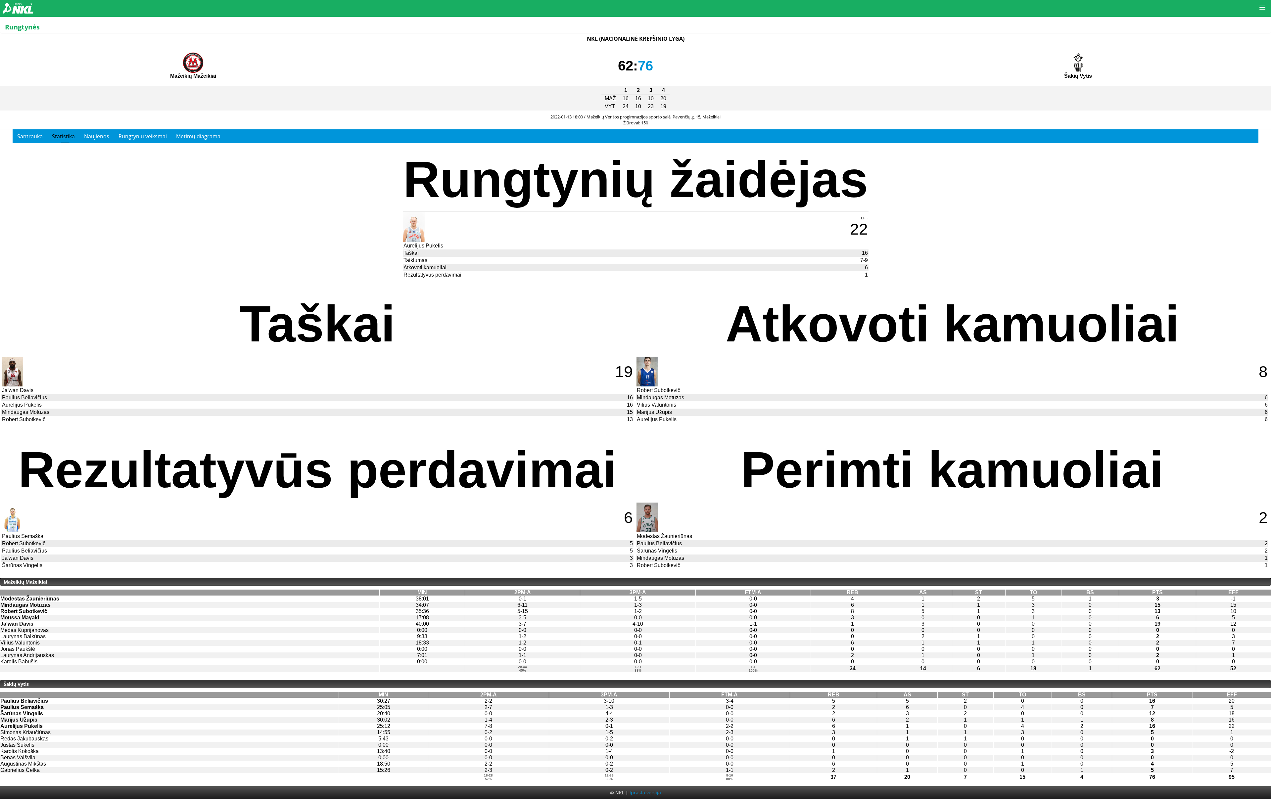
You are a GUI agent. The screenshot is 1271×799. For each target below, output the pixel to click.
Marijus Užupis (654, 412)
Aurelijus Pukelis (423, 245)
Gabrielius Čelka (20, 770)
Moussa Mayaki (19, 617)
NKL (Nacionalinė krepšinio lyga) (635, 38)
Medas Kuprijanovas (24, 630)
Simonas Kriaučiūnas (25, 732)
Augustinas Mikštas (23, 764)
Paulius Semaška (22, 536)
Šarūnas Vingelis (22, 565)
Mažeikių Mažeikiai (193, 76)
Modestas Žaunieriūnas (664, 536)
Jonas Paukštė (17, 649)
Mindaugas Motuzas (25, 412)
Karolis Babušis (18, 661)
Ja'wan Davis (17, 390)
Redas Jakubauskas (24, 738)
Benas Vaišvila (17, 757)
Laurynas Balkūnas (23, 636)
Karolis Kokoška (19, 751)
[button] (1262, 8)
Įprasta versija (645, 792)
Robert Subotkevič (23, 419)
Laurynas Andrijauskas (27, 655)
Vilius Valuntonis (656, 405)
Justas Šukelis (17, 745)
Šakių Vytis (1078, 76)
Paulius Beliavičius (24, 397)
